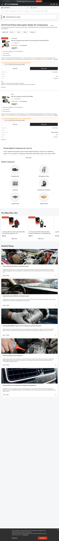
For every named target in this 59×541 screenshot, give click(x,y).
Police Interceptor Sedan (39, 11)
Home (2, 11)
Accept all (42, 538)
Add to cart (14, 238)
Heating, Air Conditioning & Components (13, 11)
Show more (28, 157)
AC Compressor (26, 11)
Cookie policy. (25, 534)
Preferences (14, 538)
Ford (31, 11)
